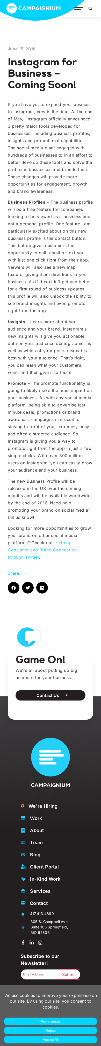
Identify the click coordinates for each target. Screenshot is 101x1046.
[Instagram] (40, 942)
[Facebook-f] (23, 942)
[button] (77, 8)
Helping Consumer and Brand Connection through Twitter (42, 550)
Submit (69, 974)
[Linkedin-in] (31, 942)
